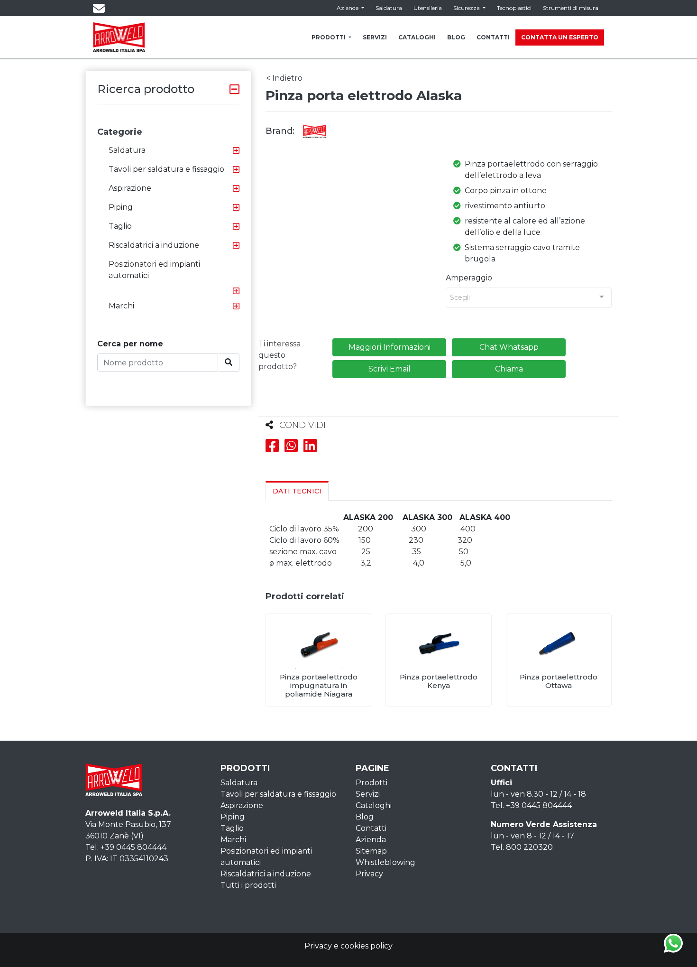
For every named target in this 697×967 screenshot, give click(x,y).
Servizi (368, 794)
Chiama (509, 368)
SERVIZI (375, 37)
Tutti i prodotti (248, 885)
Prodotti (371, 782)
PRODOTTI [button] (329, 37)
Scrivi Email (389, 368)
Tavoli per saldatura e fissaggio (166, 169)
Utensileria (427, 7)
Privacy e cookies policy (348, 945)
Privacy (369, 873)
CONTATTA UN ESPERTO (559, 37)
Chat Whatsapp (509, 347)
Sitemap (371, 850)
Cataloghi (374, 805)
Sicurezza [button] (467, 7)
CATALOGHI (417, 37)
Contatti (371, 828)
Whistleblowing (385, 862)
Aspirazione (130, 188)
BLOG (456, 37)
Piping (121, 207)
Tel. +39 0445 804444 (125, 847)
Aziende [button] (348, 7)
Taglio (120, 226)
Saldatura (389, 7)
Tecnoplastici (514, 7)
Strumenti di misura (570, 7)
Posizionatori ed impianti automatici (154, 270)
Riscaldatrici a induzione (154, 245)
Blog (365, 816)
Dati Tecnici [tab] (297, 491)
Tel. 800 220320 (522, 847)
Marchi (121, 305)
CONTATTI (493, 37)
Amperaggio (469, 277)
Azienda (371, 839)
